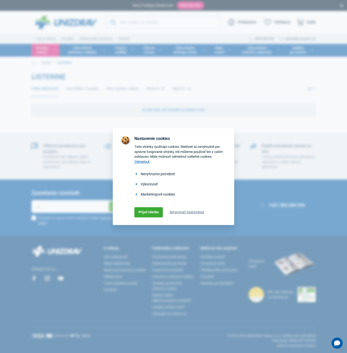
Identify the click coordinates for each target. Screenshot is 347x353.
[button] (337, 343)
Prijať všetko (148, 212)
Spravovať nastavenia (186, 212)
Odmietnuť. (142, 162)
